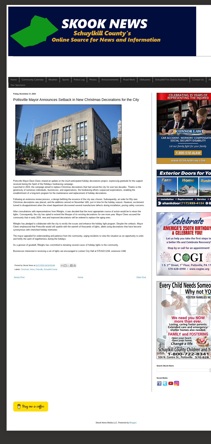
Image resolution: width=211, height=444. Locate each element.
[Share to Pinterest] (74, 265)
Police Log (79, 79)
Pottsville (39, 269)
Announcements (109, 79)
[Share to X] (68, 265)
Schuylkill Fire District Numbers (171, 79)
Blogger (132, 423)
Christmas (25, 269)
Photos (93, 79)
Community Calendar (33, 79)
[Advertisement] (73, 63)
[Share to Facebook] (71, 265)
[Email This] (62, 265)
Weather (52, 79)
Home (14, 79)
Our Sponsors (18, 85)
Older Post (141, 277)
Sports (65, 79)
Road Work (129, 79)
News (32, 269)
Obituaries (145, 79)
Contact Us (198, 79)
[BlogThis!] (65, 265)
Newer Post (19, 277)
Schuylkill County (50, 269)
